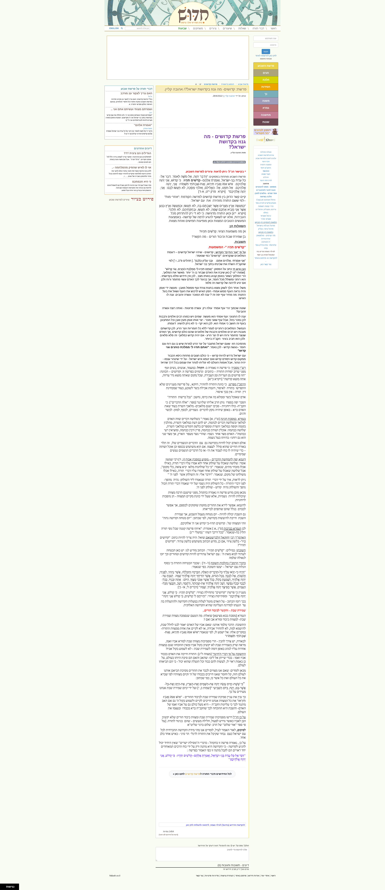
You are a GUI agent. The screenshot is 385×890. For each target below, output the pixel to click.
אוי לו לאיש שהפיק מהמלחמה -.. (131, 167)
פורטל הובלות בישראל (266, 225)
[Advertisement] (178, 58)
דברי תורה (258, 28)
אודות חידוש (253, 875)
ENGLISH (114, 28)
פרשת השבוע (266, 65)
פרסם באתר (240, 875)
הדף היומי (266, 161)
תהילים (266, 177)
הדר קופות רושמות (265, 206)
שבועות (182, 28)
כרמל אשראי (266, 216)
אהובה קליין (229, 96)
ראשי (273, 28)
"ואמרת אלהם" (143, 125)
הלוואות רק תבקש (266, 232)
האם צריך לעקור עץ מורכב (136, 93)
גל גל (150, 96)
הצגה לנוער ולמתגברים (266, 190)
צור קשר (199, 875)
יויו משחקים (266, 242)
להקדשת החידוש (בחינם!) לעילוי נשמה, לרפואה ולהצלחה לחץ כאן (215, 825)
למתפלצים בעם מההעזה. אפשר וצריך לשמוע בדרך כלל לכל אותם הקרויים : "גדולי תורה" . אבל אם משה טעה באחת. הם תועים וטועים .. (129, 159)
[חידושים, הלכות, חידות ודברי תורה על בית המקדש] (266, 131)
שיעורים (227, 28)
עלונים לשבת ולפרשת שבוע (266, 158)
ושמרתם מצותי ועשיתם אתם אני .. (131, 109)
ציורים (212, 28)
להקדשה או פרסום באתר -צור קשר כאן (266, 261)
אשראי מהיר (266, 219)
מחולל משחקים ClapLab (265, 200)
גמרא (266, 107)
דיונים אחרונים (143, 148)
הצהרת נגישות (227, 875)
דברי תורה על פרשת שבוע (136, 88)
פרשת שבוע (243, 84)
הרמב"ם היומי (266, 168)
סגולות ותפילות (265, 152)
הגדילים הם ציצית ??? (137, 153)
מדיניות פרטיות (212, 875)
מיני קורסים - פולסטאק (265, 235)
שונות (265, 121)
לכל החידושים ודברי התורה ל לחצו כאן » (202, 774)
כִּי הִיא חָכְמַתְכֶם (141, 181)
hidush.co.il (114, 875)
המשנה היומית (265, 165)
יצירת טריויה (265, 239)
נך (266, 93)
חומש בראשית (227, 84)
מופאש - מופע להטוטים (266, 187)
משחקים (198, 28)
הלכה (266, 79)
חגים (266, 72)
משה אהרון (147, 128)
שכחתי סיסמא (266, 59)
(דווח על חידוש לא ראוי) (168, 835)
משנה (266, 100)
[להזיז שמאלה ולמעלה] (2, 886)
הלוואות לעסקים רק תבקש (266, 222)
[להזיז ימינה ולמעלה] (4, 886)
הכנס (266, 51)
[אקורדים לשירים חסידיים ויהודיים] (265, 138)
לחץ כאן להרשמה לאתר (265, 55)
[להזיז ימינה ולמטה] (4, 887)
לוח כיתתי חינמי (266, 180)
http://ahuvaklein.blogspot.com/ (229, 162)
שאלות (242, 28)
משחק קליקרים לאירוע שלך (266, 203)
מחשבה (266, 114)
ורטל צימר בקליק (265, 229)
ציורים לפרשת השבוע (266, 155)
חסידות (265, 86)
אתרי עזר (265, 875)
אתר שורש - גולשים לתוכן (266, 193)
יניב (150, 112)
